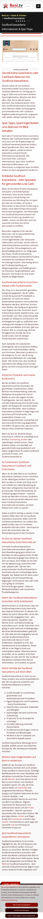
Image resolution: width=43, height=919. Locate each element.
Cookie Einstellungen (21, 910)
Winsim (11, 779)
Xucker (24, 439)
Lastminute (17, 819)
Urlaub (5, 822)
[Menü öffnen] (38, 6)
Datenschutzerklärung (9, 900)
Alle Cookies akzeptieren (21, 905)
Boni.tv (5, 15)
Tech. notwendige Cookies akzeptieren (21, 916)
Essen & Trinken (18, 15)
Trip (13, 824)
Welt (4, 864)
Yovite (31, 807)
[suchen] (33, 6)
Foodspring (15, 439)
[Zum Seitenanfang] (39, 916)
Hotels (21, 816)
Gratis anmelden (11, 884)
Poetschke (22, 787)
